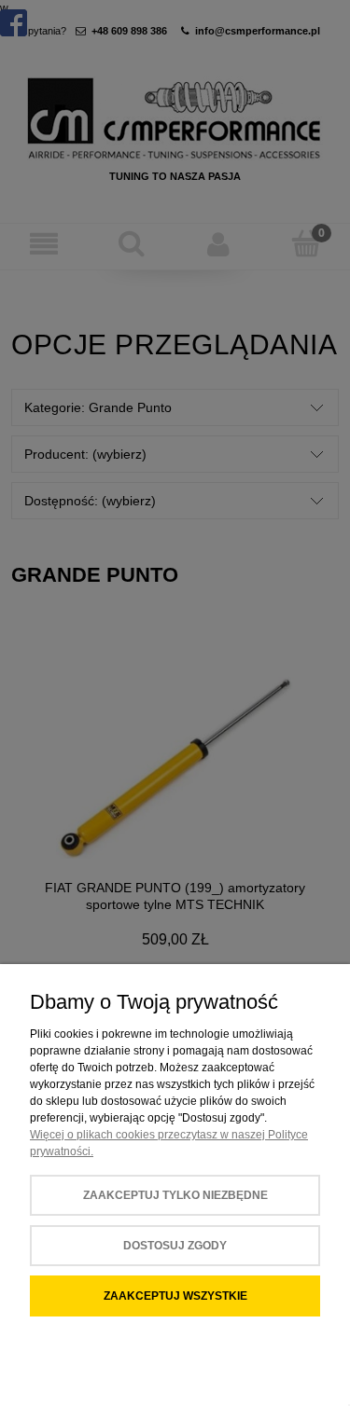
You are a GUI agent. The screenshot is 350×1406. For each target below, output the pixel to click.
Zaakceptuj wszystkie (175, 1296)
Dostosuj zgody (175, 1245)
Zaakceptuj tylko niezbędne (175, 1195)
